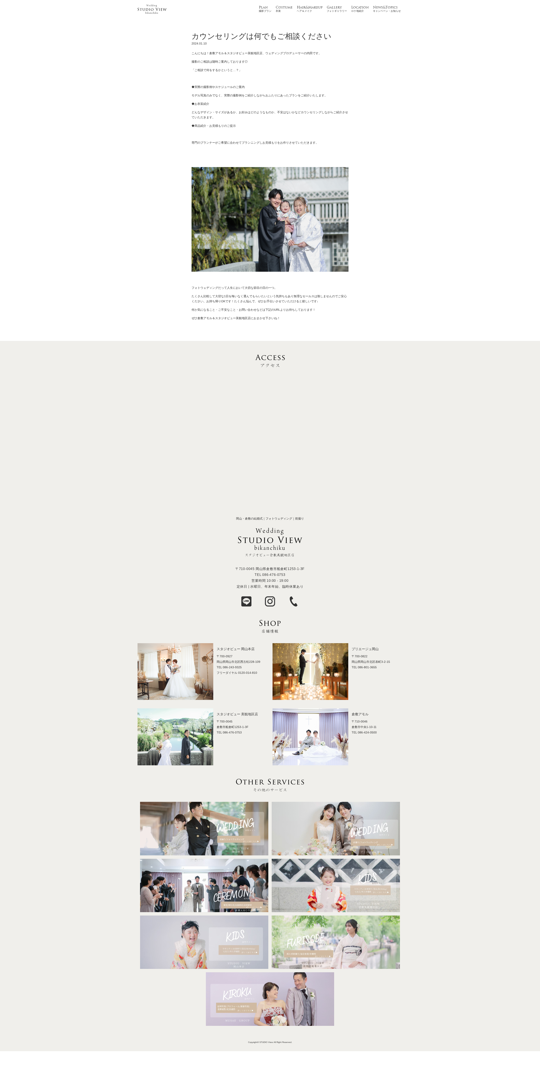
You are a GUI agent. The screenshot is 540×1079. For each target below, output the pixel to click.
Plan (263, 7)
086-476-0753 (273, 575)
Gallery (334, 7)
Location (360, 7)
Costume (284, 7)
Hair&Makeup (310, 7)
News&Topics (385, 7)
